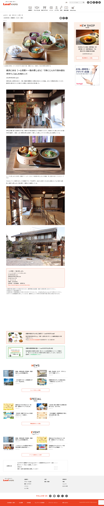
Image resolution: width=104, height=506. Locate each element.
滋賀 (10, 15)
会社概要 (21, 502)
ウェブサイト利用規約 (39, 502)
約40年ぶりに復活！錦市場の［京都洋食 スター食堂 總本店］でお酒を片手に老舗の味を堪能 (87, 49)
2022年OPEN (6, 17)
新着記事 (13, 17)
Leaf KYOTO (5, 15)
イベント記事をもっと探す (35, 455)
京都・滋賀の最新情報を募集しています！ (28, 469)
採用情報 (29, 502)
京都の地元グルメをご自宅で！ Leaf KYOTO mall (40, 334)
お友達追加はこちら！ (36, 354)
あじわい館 (65, 486)
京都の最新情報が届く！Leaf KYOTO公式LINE (39, 348)
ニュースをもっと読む (35, 390)
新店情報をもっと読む (87, 58)
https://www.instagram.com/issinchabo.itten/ (19, 285)
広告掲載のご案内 (11, 502)
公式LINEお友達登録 (34, 339)
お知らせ (19, 467)
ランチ (17, 17)
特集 (64, 481)
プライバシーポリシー (53, 502)
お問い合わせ (65, 502)
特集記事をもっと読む (35, 423)
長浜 (22, 17)
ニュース (64, 484)
